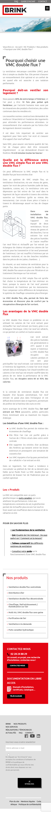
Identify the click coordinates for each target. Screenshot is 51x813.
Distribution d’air (16, 593)
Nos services (12, 727)
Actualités (11, 733)
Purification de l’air (17, 618)
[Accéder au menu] (47, 8)
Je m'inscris (29, 782)
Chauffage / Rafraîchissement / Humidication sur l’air (23, 605)
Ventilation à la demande (20, 624)
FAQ (20, 733)
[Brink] (15, 6)
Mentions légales (28, 801)
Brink (8, 724)
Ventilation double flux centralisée (24, 587)
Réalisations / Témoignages (19, 730)
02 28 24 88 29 (19, 654)
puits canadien (25, 498)
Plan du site (14, 801)
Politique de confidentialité (30, 804)
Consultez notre (22, 551)
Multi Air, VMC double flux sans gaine (25, 612)
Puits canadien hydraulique (21, 630)
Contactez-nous (17, 665)
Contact (29, 733)
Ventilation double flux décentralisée (25, 599)
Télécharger (16, 696)
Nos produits (20, 724)
